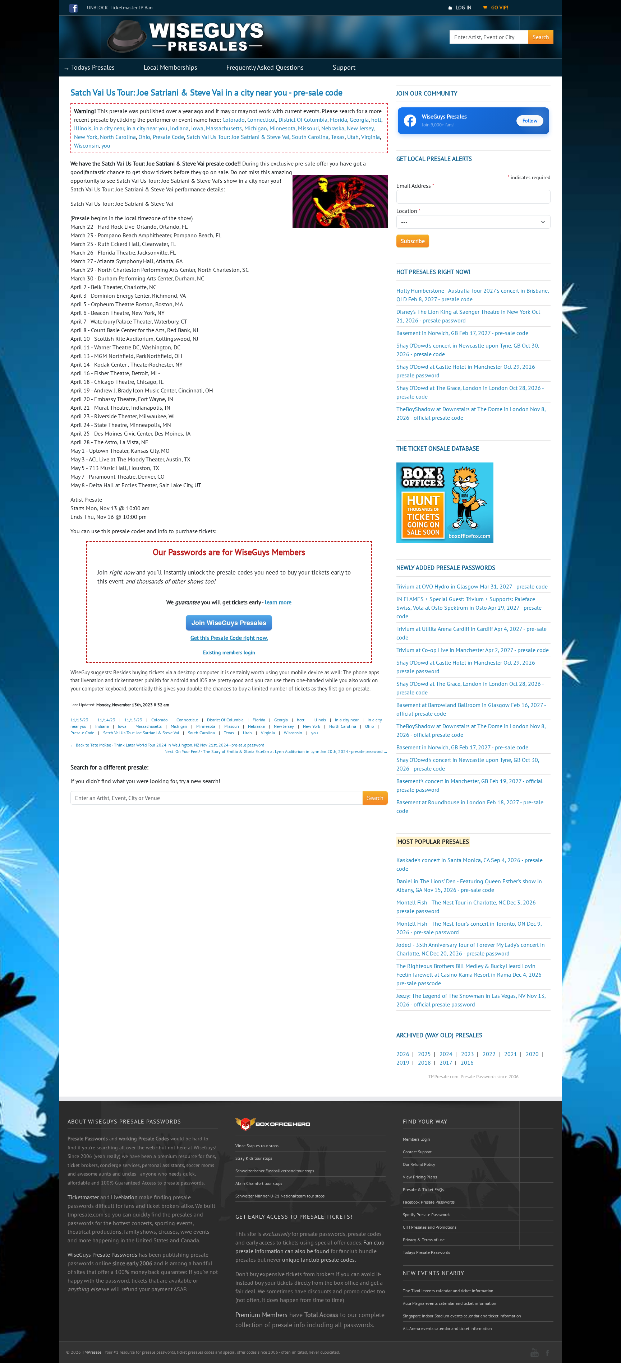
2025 (424, 1053)
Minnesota (282, 128)
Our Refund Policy (419, 1164)
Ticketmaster (83, 1197)
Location (408, 210)
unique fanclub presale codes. (319, 1259)
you (105, 145)
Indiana (179, 128)
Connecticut (261, 119)
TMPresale (91, 1352)
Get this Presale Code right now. (229, 637)
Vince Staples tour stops (257, 1145)
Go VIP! (499, 7)
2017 (446, 1062)
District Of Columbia (303, 119)
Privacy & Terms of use (424, 1239)
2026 (402, 1053)
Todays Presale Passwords (426, 1252)
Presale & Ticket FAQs (423, 1189)
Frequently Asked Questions (265, 67)
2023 (467, 1053)
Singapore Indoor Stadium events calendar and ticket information (462, 1315)
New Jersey (360, 128)
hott (376, 119)
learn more (278, 602)
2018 (424, 1062)
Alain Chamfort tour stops (258, 1183)
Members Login (416, 1139)
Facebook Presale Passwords (429, 1202)
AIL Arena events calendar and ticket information (447, 1328)
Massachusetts (224, 128)
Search (541, 37)
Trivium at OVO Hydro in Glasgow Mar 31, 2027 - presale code (472, 586)
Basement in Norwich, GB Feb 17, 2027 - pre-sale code (462, 332)
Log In (463, 7)
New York (85, 136)
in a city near (109, 128)
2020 (532, 1053)
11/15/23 (133, 719)
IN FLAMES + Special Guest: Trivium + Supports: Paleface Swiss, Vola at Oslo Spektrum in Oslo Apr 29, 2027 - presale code (469, 607)
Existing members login (229, 652)
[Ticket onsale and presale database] (444, 502)
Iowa (197, 128)
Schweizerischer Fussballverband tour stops (274, 1170)
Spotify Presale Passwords (426, 1214)
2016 (467, 1062)
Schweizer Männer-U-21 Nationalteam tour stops (280, 1196)
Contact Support (417, 1151)
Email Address (415, 185)
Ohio (144, 136)
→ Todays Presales (89, 67)
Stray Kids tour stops (253, 1158)
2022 (489, 1053)
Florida (338, 119)
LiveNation (124, 1197)
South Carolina (310, 136)
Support (344, 67)
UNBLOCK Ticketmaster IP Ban (120, 7)
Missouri (308, 128)
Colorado (233, 119)
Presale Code (168, 136)
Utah (353, 136)
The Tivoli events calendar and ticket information (448, 1290)
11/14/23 (106, 719)
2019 (402, 1062)
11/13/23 (79, 719)
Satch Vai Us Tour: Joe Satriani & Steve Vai (238, 136)
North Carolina (118, 136)
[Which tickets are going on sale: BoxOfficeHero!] (272, 1123)
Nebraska (332, 128)
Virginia (370, 136)
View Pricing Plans (420, 1177)
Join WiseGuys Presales (229, 622)
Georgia (359, 119)
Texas (338, 136)
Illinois (82, 128)
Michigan (255, 128)
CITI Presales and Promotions (429, 1227)
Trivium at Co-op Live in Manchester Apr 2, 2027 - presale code (472, 649)
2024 (446, 1053)
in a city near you (146, 128)
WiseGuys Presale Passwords (102, 1254)
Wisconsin (86, 145)
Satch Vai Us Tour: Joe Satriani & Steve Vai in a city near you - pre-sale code (206, 92)
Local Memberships (170, 67)
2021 (510, 1053)
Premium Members (261, 1314)
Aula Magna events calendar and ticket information (449, 1303)
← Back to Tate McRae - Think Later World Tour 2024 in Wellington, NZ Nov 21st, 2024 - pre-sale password (167, 745)
